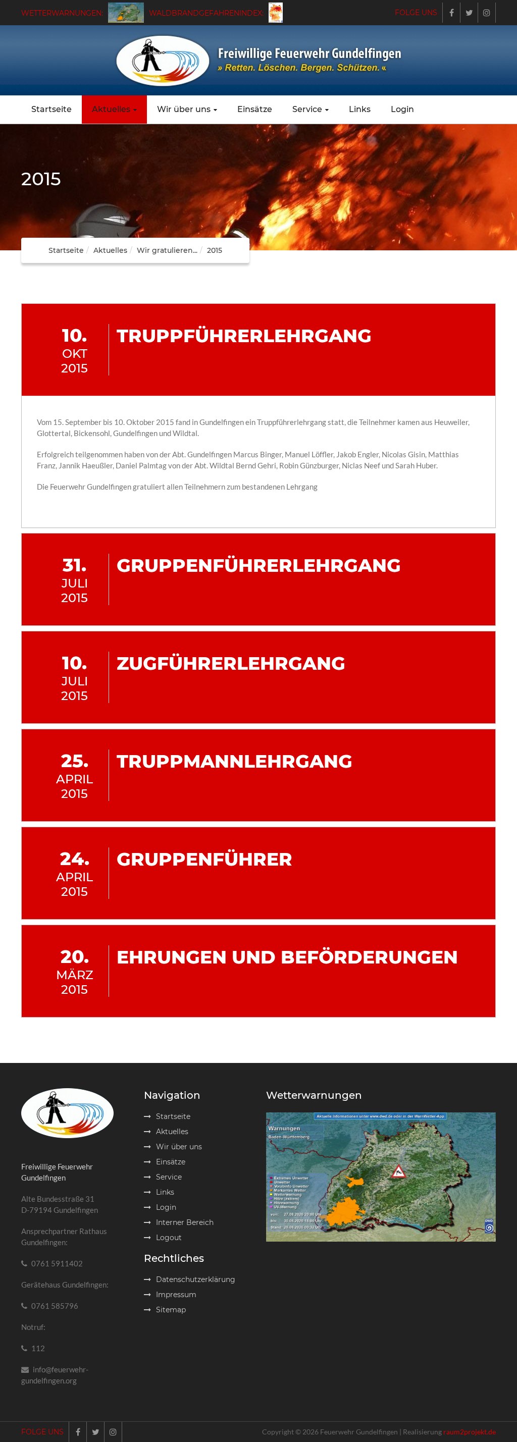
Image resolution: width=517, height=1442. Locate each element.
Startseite (51, 109)
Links (360, 109)
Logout (169, 1237)
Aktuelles (111, 109)
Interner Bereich (185, 1222)
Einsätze (254, 109)
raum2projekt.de (469, 1431)
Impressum (176, 1294)
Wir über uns (184, 109)
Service (307, 109)
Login (402, 109)
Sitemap (171, 1309)
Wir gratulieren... (167, 250)
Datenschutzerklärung (195, 1279)
